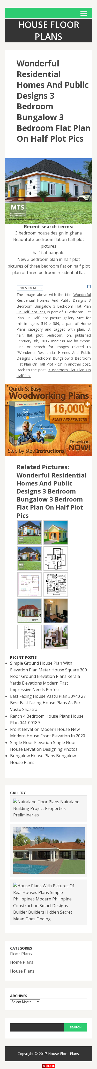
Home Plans (21, 962)
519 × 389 (50, 323)
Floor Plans (21, 954)
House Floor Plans (63, 1053)
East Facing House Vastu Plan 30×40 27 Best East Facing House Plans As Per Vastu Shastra (48, 702)
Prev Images (30, 287)
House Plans (22, 971)
